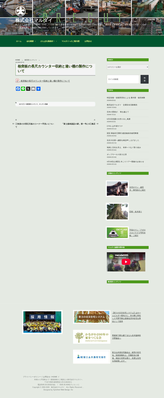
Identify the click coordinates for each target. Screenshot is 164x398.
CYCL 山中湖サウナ (115, 126)
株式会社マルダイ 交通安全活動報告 (122, 105)
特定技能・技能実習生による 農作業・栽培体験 (126, 98)
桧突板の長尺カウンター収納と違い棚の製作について (45, 81)
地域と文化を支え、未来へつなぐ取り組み (124, 147)
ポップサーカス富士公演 (117, 154)
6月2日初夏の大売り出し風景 (118, 119)
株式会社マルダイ (34, 20)
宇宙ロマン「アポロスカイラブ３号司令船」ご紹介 (137, 233)
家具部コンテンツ (31, 60)
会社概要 (30, 41)
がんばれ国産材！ (47, 41)
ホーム (19, 41)
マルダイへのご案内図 (71, 41)
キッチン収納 (43, 104)
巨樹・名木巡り (135, 212)
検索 (145, 79)
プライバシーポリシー (32, 377)
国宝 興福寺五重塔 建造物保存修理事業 (122, 133)
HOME (17, 60)
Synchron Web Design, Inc (63, 390)
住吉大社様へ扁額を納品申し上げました (123, 140)
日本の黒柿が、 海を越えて (118, 112)
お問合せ (88, 41)
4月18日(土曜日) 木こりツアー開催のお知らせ (125, 162)
